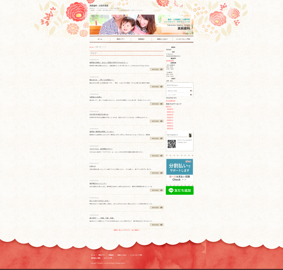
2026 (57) (168, 106)
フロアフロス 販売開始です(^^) (101, 149)
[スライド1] (179, 180)
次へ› (133, 230)
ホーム (100, 39)
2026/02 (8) (170, 125)
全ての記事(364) (170, 101)
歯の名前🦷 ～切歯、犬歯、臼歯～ (102, 218)
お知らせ (93, 166)
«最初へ (116, 230)
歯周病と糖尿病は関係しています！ (102, 132)
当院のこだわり (162, 39)
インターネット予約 (183, 39)
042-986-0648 (170, 60)
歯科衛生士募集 (172, 91)
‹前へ (120, 230)
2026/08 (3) (170, 109)
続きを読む (157, 69)
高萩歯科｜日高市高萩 (99, 6)
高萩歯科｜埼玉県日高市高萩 (106, 263)
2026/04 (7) (170, 120)
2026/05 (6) (170, 117)
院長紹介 (141, 39)
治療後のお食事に (96, 97)
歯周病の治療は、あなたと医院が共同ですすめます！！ (109, 62)
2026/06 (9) (170, 114)
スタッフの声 (172, 95)
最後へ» (137, 230)
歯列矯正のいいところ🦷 (98, 183)
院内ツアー (121, 39)
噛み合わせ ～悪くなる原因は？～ (102, 80)
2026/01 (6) (170, 128)
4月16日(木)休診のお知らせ (99, 114)
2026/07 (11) (170, 112)
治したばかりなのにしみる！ (100, 201)
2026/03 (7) (170, 123)
